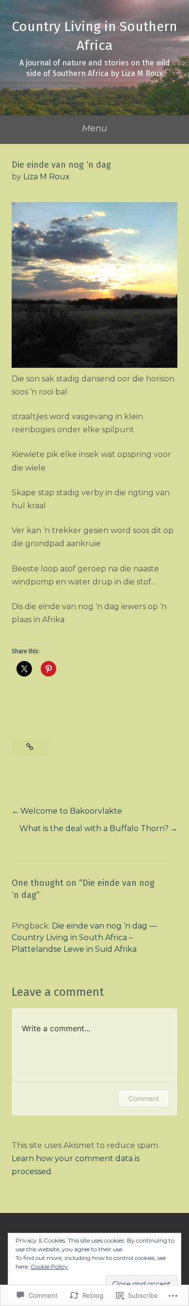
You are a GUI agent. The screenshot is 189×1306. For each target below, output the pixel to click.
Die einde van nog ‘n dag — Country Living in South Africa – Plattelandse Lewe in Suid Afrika (84, 937)
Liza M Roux (46, 176)
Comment (143, 1098)
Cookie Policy (49, 1266)
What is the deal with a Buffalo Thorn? (94, 828)
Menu (94, 128)
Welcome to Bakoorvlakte (71, 811)
